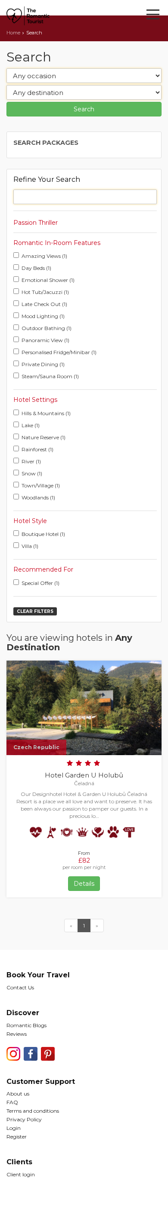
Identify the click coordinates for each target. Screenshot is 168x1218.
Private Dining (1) (43, 364)
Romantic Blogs (26, 1025)
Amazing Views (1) (44, 256)
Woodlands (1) (38, 497)
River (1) (31, 461)
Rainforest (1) (37, 449)
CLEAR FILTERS (35, 611)
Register (16, 1136)
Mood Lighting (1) (43, 316)
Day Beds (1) (36, 268)
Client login (20, 1174)
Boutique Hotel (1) (43, 534)
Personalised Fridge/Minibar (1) (59, 352)
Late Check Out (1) (44, 304)
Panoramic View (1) (45, 340)
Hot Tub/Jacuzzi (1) (45, 292)
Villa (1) (30, 546)
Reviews (16, 1034)
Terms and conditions (32, 1111)
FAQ (12, 1102)
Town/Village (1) (41, 485)
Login (13, 1128)
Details (84, 883)
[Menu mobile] (152, 15)
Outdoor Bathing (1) (47, 328)
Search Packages (45, 143)
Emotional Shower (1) (48, 280)
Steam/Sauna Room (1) (50, 376)
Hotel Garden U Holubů (84, 775)
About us (17, 1093)
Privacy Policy (24, 1119)
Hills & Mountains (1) (46, 413)
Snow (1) (32, 473)
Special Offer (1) (40, 583)
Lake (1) (31, 425)
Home (13, 33)
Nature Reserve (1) (43, 437)
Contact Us (20, 987)
